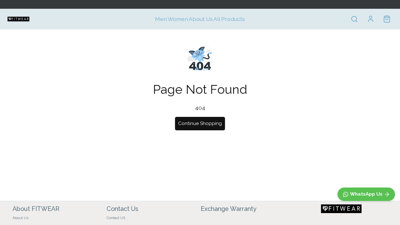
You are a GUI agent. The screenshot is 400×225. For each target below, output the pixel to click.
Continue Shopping (200, 123)
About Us (201, 19)
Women (178, 19)
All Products (229, 19)
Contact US (116, 218)
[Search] (354, 19)
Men (161, 19)
